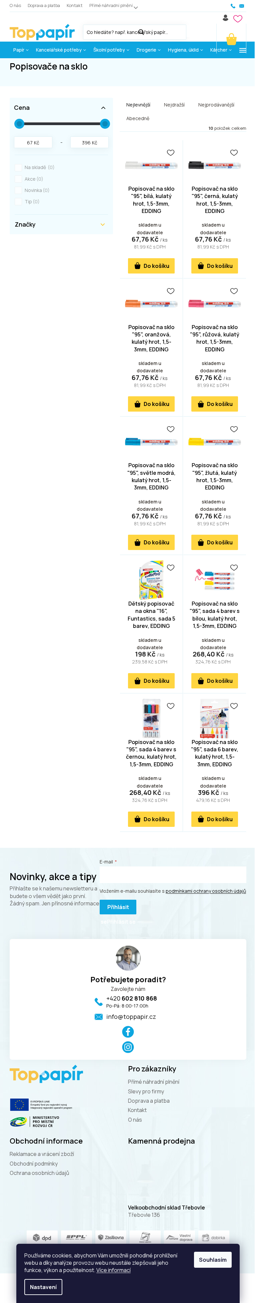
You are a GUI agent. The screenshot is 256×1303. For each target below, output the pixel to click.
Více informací (113, 1270)
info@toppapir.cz (131, 1017)
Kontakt (75, 5)
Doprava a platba (44, 5)
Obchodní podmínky (34, 1163)
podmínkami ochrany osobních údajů (206, 891)
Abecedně (137, 118)
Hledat (193, 31)
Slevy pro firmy (146, 1091)
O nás (15, 5)
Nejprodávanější (216, 104)
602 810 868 (131, 998)
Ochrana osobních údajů (39, 1173)
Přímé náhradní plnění (111, 5)
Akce (33, 179)
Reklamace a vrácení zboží (42, 1154)
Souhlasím (213, 1259)
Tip (31, 201)
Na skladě (39, 167)
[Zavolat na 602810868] (233, 6)
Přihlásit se (115, 908)
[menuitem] (21, 50)
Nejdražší (174, 104)
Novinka (36, 190)
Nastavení (43, 1287)
